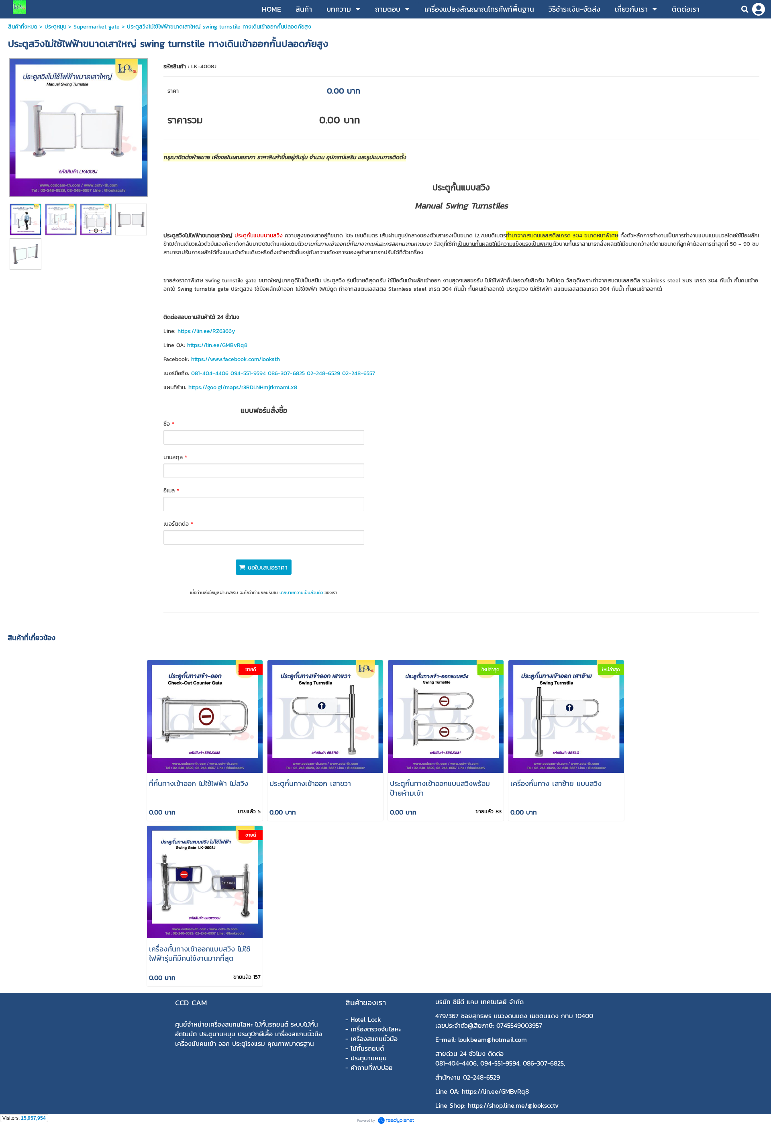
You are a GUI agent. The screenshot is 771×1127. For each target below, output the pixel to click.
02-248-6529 (323, 373)
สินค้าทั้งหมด (22, 26)
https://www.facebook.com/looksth (235, 359)
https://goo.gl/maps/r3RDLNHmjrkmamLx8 (242, 387)
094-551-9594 (248, 373)
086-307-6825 (286, 373)
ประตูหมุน (55, 26)
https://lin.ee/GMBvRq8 (217, 345)
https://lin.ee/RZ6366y (206, 331)
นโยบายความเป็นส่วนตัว (301, 592)
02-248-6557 (358, 373)
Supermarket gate (96, 26)
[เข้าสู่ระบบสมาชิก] (758, 9)
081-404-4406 (209, 373)
